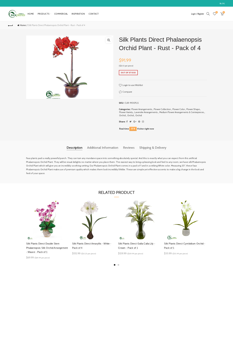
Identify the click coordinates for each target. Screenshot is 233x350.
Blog (222, 3)
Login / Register (197, 14)
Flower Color (178, 109)
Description (74, 147)
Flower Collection (162, 109)
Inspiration (78, 14)
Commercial (61, 14)
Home (31, 14)
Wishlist (216, 12)
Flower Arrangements (141, 109)
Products (44, 14)
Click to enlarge (109, 40)
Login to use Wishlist (132, 85)
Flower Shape (193, 109)
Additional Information (102, 147)
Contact (94, 14)
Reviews (129, 147)
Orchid (122, 115)
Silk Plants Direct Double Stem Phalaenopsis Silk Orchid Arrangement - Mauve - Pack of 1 (47, 247)
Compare (127, 91)
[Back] (11, 25)
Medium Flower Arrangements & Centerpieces (181, 112)
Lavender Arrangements (146, 112)
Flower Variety (126, 112)
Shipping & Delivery (152, 147)
